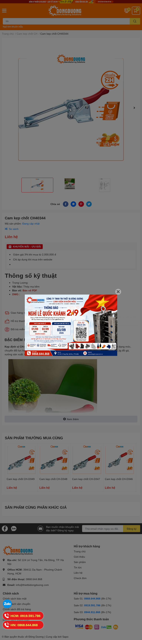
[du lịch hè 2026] (71, 325)
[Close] (118, 292)
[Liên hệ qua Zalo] (7, 604)
